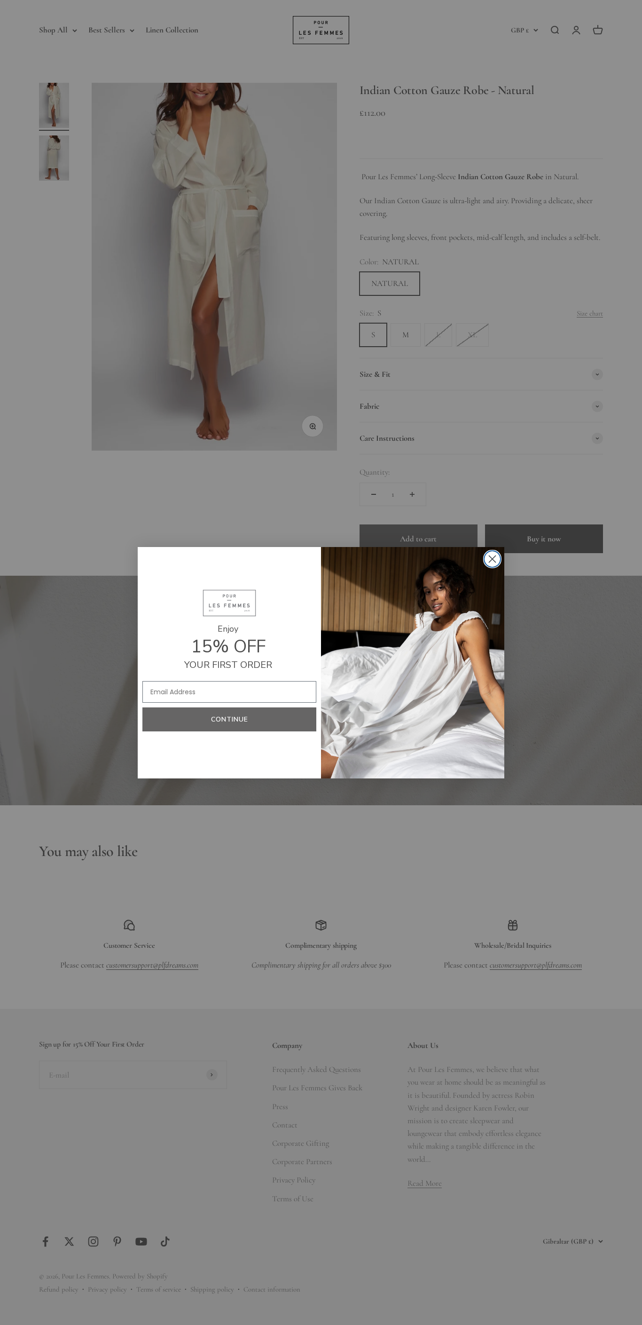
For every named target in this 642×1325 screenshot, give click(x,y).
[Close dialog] (492, 559)
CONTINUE (229, 719)
